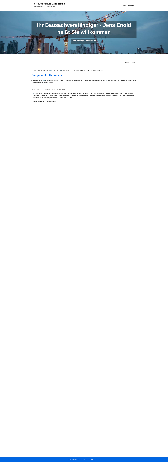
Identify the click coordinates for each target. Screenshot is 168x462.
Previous (128, 62)
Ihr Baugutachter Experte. (56, 89)
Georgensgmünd (63, 95)
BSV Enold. (37, 89)
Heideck (99, 95)
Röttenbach (53, 95)
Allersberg (92, 95)
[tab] (36, 89)
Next (133, 62)
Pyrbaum (82, 95)
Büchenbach (74, 95)
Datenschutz (94, 459)
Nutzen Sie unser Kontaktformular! (44, 101)
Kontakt (99, 459)
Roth (104, 95)
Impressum (87, 459)
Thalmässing (44, 95)
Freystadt (36, 95)
